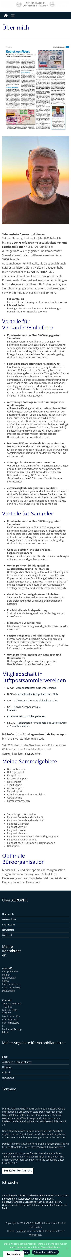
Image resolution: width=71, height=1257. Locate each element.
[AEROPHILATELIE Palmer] (5, 15)
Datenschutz (9, 919)
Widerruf (7, 935)
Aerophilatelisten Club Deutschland (36, 687)
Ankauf (6, 1072)
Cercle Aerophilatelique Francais (24, 708)
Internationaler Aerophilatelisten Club (36, 694)
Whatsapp (13, 1022)
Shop (5, 1056)
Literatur (7, 1067)
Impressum (8, 924)
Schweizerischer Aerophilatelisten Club (32, 702)
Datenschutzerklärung (45, 1252)
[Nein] (67, 1248)
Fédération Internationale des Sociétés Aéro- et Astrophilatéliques (37, 724)
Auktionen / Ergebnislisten (16, 1061)
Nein (26, 1252)
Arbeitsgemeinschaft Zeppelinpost (27, 716)
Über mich (8, 914)
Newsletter (8, 929)
